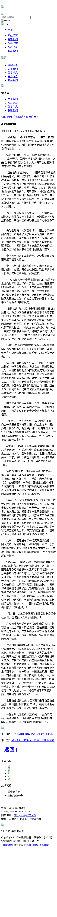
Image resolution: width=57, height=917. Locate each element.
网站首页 (13, 35)
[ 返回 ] (9, 749)
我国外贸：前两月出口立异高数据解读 (32, 740)
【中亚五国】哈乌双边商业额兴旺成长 (32, 734)
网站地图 (8, 845)
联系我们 (13, 50)
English (11, 29)
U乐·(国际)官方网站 (12, 116)
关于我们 (13, 39)
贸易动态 (13, 43)
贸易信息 (13, 47)
